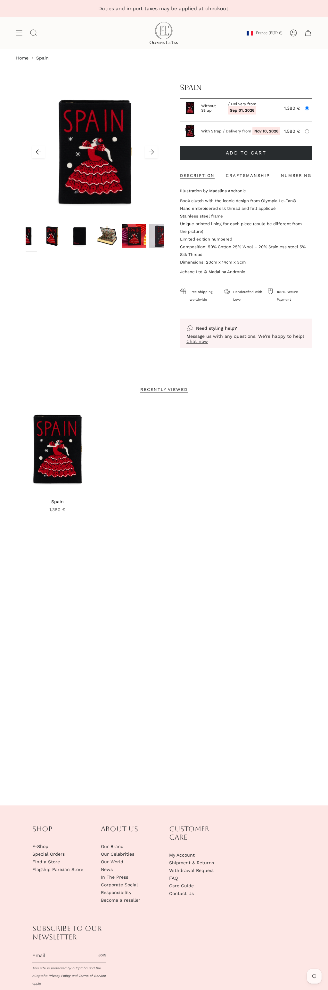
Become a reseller (120, 900)
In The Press (114, 877)
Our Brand (112, 846)
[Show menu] (19, 33)
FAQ (173, 878)
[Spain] (57, 449)
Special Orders (48, 854)
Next (151, 152)
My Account (182, 855)
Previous (38, 152)
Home (22, 57)
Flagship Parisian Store (57, 869)
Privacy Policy (59, 976)
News (107, 869)
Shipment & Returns (191, 862)
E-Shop (40, 846)
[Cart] (308, 33)
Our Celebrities (117, 854)
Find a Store (46, 861)
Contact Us (181, 893)
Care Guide (181, 885)
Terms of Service (92, 976)
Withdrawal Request (191, 870)
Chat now (197, 341)
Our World (112, 861)
